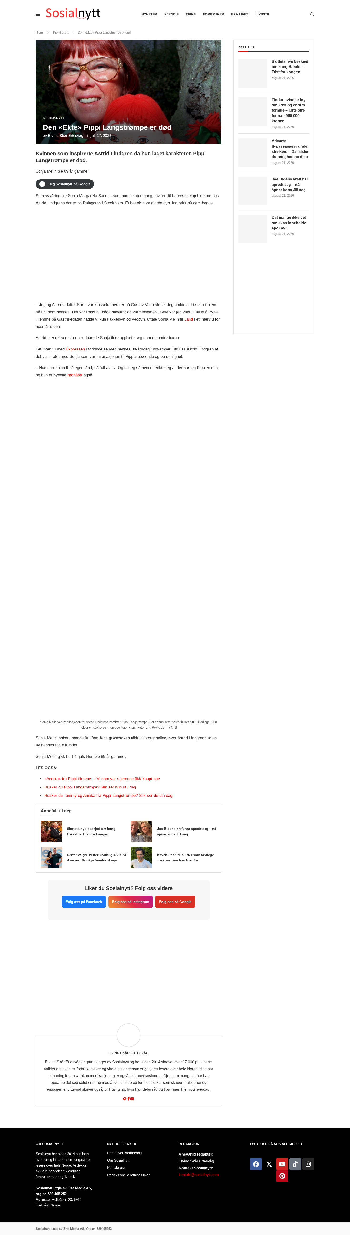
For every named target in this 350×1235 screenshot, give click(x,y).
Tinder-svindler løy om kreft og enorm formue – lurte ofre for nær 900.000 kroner (288, 110)
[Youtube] (282, 1164)
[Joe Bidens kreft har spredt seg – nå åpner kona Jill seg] (141, 831)
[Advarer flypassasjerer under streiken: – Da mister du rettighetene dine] (252, 152)
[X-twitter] (269, 1164)
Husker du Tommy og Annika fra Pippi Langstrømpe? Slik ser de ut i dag (108, 795)
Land (188, 319)
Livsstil (262, 14)
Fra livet (239, 14)
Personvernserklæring (124, 1153)
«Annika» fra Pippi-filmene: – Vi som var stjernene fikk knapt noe (102, 779)
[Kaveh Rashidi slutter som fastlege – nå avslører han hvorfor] (141, 857)
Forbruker (213, 14)
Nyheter (149, 14)
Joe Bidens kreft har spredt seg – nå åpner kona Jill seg (290, 184)
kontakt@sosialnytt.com (199, 1175)
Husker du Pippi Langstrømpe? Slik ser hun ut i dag (90, 787)
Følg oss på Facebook (84, 902)
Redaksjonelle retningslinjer (128, 1175)
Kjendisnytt (61, 32)
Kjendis (171, 14)
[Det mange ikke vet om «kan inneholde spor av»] (252, 229)
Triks (191, 14)
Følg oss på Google (175, 902)
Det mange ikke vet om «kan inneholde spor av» (289, 222)
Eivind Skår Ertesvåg (65, 136)
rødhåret (74, 375)
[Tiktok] (295, 1164)
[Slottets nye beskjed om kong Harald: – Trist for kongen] (51, 831)
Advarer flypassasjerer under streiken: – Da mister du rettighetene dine (290, 149)
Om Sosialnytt (49, 1144)
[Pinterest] (282, 1176)
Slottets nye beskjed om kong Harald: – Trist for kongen (290, 66)
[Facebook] (256, 1164)
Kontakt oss (116, 1167)
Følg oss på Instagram (130, 902)
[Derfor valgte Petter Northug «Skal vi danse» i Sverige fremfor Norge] (51, 857)
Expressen (75, 349)
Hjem (39, 32)
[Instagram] (308, 1164)
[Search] (312, 14)
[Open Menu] (38, 14)
